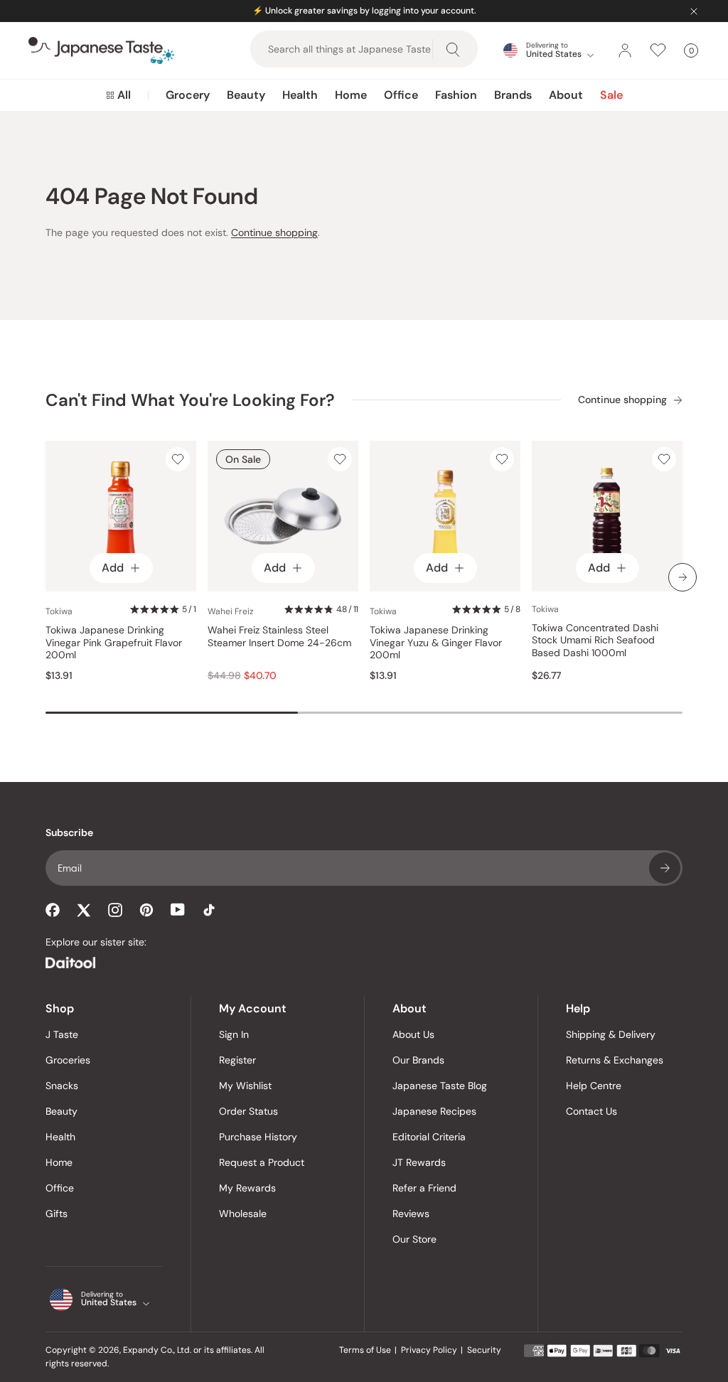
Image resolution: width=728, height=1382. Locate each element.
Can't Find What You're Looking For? (190, 400)
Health (300, 94)
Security (484, 1350)
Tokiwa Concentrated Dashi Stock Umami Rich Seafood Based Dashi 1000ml (595, 640)
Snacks (62, 1085)
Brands (513, 94)
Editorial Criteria (429, 1136)
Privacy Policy (429, 1350)
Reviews (410, 1213)
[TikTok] (209, 910)
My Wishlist (245, 1085)
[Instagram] (115, 910)
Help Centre (593, 1085)
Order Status (248, 1111)
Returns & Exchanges (614, 1060)
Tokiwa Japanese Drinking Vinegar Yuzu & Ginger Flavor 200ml (436, 642)
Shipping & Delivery (610, 1034)
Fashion (456, 94)
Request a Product (261, 1162)
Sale (611, 94)
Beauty (246, 94)
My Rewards (247, 1188)
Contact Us (591, 1111)
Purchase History (258, 1136)
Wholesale (243, 1213)
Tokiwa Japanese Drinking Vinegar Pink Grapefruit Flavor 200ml (114, 642)
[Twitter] (84, 910)
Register (237, 1060)
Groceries (68, 1060)
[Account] (624, 50)
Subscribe (664, 868)
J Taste (62, 1034)
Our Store (414, 1239)
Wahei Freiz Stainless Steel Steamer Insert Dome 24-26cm (279, 636)
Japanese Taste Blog (439, 1085)
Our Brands (418, 1060)
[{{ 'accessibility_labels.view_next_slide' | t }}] (682, 577)
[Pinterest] (146, 910)
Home (351, 94)
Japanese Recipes (434, 1111)
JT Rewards (419, 1162)
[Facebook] (53, 910)
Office (401, 94)
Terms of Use (365, 1350)
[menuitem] (118, 95)
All (124, 94)
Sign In (234, 1034)
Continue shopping (274, 232)
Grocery (188, 94)
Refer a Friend (424, 1188)
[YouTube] (178, 909)
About (566, 94)
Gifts (57, 1213)
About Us (413, 1034)
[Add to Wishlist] (178, 459)
